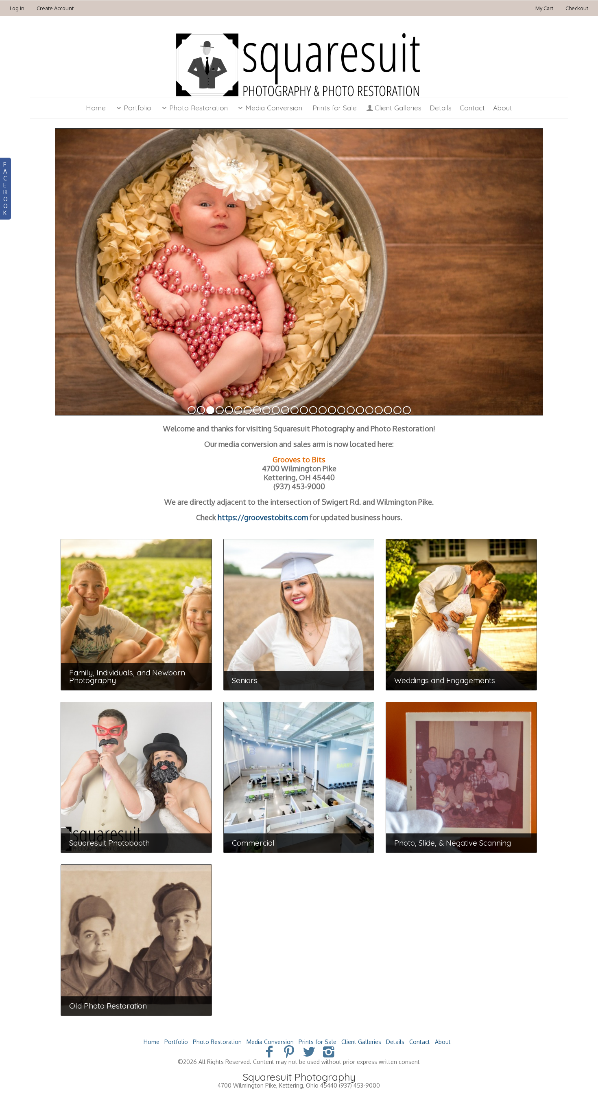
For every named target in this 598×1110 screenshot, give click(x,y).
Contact (472, 107)
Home (96, 107)
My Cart (544, 8)
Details (441, 107)
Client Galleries (398, 107)
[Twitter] (309, 1051)
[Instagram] (329, 1051)
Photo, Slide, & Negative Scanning (452, 843)
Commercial (253, 843)
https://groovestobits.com (263, 517)
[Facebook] (269, 1051)
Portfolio (137, 107)
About (502, 107)
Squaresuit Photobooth (109, 843)
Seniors (245, 680)
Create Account (55, 8)
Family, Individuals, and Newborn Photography (127, 676)
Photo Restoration (198, 107)
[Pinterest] (289, 1051)
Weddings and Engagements (444, 680)
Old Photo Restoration (108, 1006)
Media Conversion (273, 107)
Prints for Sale (334, 107)
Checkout (576, 8)
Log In (17, 8)
